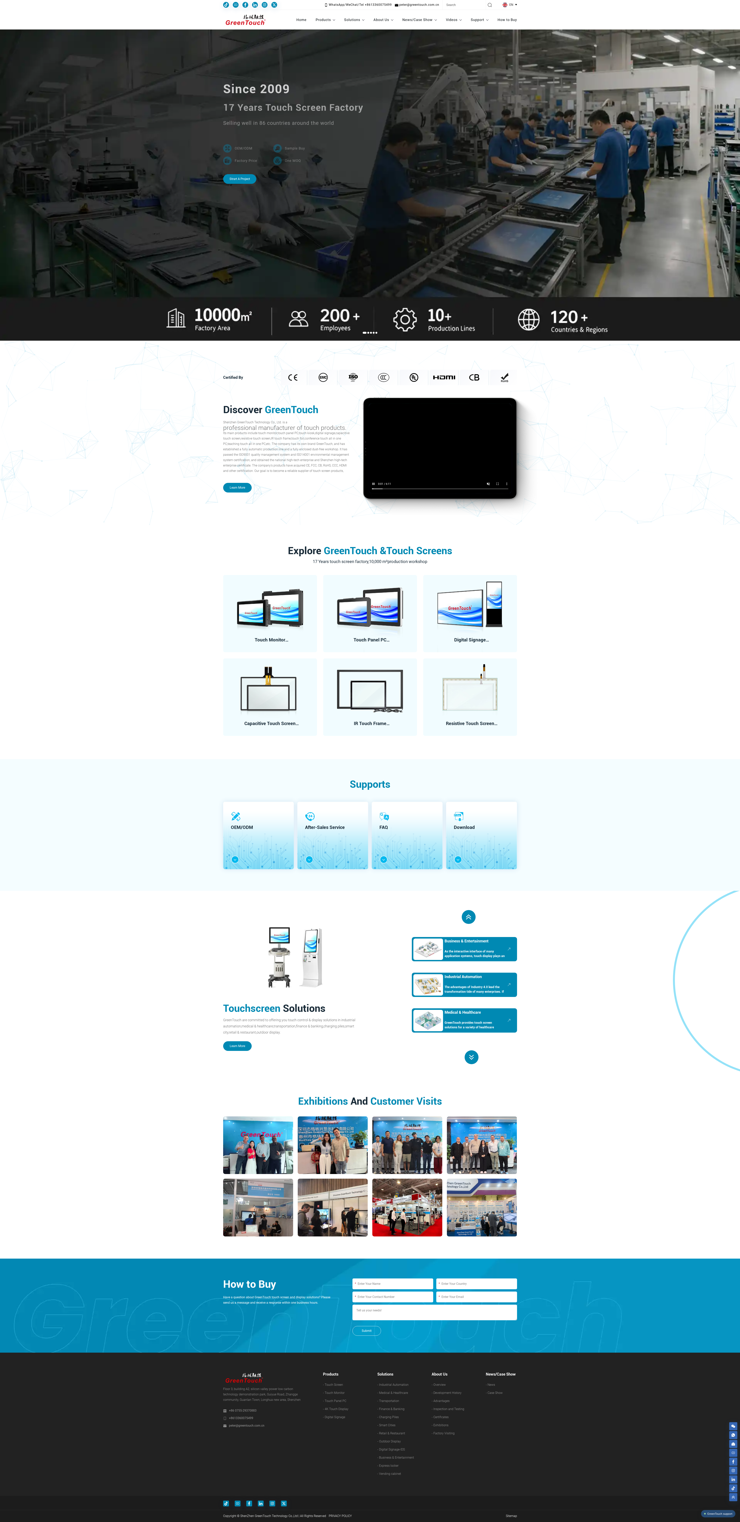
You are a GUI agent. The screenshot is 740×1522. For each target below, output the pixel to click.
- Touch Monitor (334, 1393)
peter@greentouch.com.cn (246, 1425)
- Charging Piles (388, 1417)
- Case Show (494, 1393)
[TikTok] (226, 5)
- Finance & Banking (390, 1409)
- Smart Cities (386, 1425)
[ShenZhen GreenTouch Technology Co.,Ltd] (245, 20)
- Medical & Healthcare (392, 1393)
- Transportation (388, 1401)
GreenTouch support (719, 1513)
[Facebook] (245, 5)
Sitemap (511, 1516)
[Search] (490, 5)
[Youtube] (236, 5)
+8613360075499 (241, 1418)
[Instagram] (264, 5)
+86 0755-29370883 (242, 1410)
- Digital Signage (334, 1417)
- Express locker (388, 1465)
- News (490, 1385)
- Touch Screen (333, 1385)
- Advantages (441, 1401)
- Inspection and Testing (448, 1409)
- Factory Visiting (443, 1433)
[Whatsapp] (733, 1435)
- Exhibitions (440, 1425)
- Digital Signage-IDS (391, 1449)
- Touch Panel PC (334, 1401)
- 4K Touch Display (335, 1409)
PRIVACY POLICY (340, 1516)
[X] (274, 5)
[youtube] (733, 1453)
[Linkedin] (255, 5)
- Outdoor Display (389, 1441)
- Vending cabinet (389, 1474)
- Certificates (440, 1417)
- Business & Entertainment (395, 1457)
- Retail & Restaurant (391, 1433)
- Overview (439, 1385)
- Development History (447, 1393)
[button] (364, 333)
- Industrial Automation (393, 1385)
